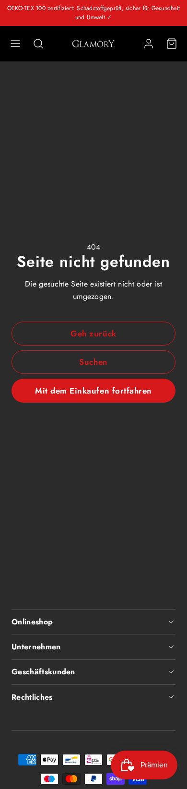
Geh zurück (93, 333)
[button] (15, 43)
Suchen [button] (93, 362)
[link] (148, 43)
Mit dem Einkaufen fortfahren (93, 390)
